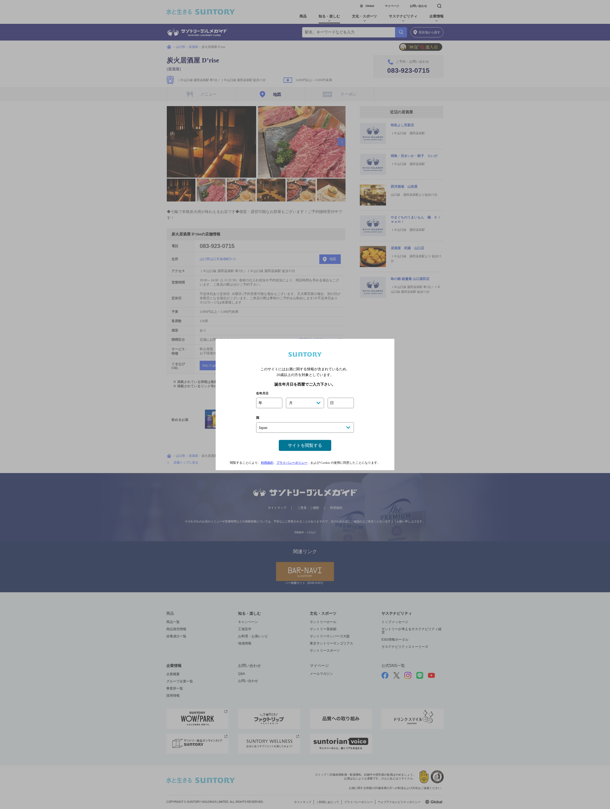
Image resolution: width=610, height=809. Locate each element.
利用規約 (267, 462)
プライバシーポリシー (291, 462)
